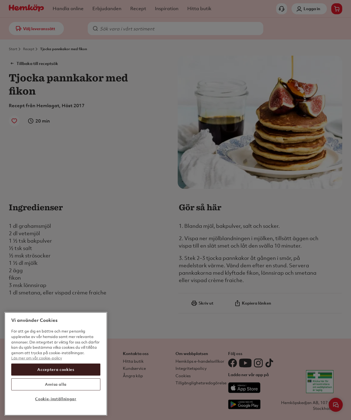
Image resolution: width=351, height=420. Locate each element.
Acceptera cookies (55, 369)
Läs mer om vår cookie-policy (36, 358)
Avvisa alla (56, 384)
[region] (55, 364)
